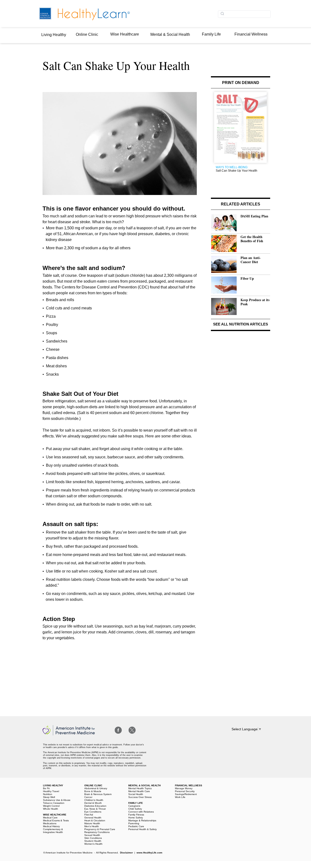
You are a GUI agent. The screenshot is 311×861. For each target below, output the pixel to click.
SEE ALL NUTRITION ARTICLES (240, 324)
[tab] (54, 35)
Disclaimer (126, 852)
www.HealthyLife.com (149, 852)
